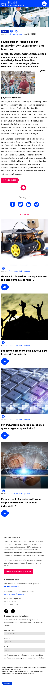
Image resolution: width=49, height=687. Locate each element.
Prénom (7, 639)
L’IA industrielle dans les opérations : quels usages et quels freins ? (22, 426)
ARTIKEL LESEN (9, 180)
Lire (4, 287)
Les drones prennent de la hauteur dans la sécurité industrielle (24, 352)
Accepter (7, 683)
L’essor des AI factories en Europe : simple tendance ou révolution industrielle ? (21, 503)
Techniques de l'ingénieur (19, 271)
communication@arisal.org (14, 594)
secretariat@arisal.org (12, 586)
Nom (6, 647)
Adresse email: (9, 630)
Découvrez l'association (18, 571)
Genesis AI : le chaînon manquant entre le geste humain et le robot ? (24, 278)
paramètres (32, 673)
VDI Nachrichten (15, 34)
